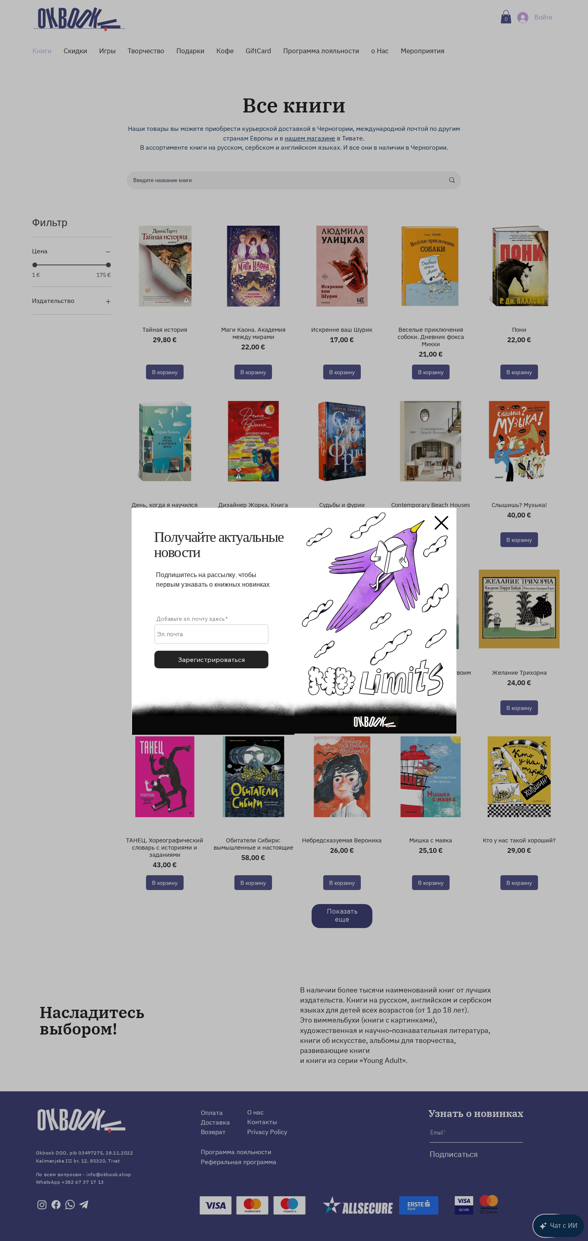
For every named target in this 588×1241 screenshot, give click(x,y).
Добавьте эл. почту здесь (190, 619)
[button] (441, 523)
